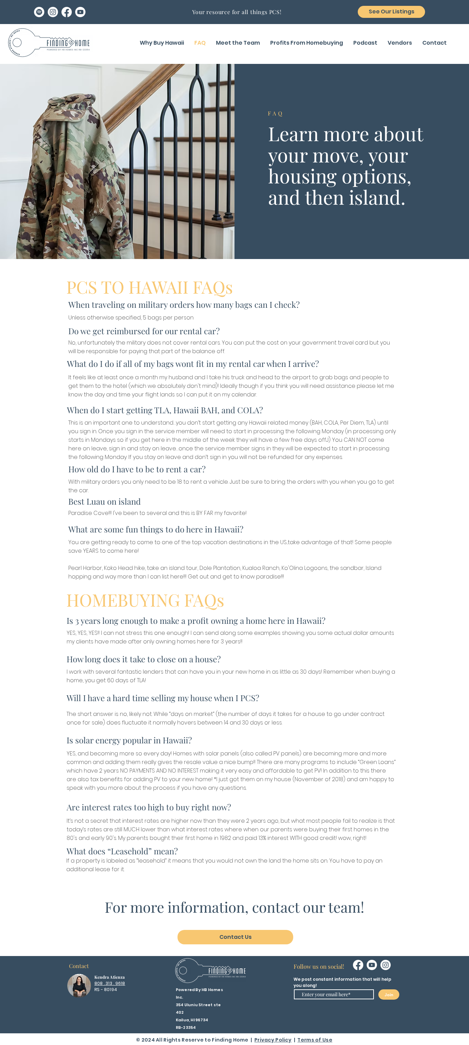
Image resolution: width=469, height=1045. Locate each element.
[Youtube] (80, 12)
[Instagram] (53, 12)
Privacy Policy (272, 1039)
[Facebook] (66, 12)
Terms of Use (314, 1039)
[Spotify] (39, 12)
